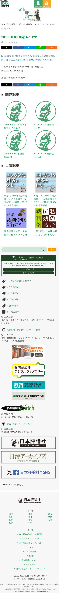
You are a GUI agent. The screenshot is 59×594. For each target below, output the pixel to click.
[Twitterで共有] (6, 47)
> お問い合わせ (29, 552)
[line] (40, 47)
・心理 (49, 520)
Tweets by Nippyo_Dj (12, 484)
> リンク (29, 547)
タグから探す (14, 299)
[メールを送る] (51, 47)
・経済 (49, 514)
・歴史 (49, 517)
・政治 (29, 514)
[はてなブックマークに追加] (29, 47)
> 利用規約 (29, 556)
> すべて (29, 530)
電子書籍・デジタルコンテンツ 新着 (23, 329)
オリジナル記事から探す (19, 281)
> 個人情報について (28, 560)
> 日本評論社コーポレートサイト (28, 569)
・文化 (29, 517)
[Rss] (52, 249)
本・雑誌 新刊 (13, 312)
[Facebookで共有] (18, 47)
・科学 (29, 523)
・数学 (10, 523)
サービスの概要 (28, 269)
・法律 (10, 514)
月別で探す (13, 305)
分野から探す (14, 287)
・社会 (10, 517)
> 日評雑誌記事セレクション (29, 543)
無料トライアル (28, 273)
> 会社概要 (28, 565)
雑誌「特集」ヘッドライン (19, 424)
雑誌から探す (14, 293)
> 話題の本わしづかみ (29, 538)
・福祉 (29, 520)
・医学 (10, 520)
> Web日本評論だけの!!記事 (29, 534)
